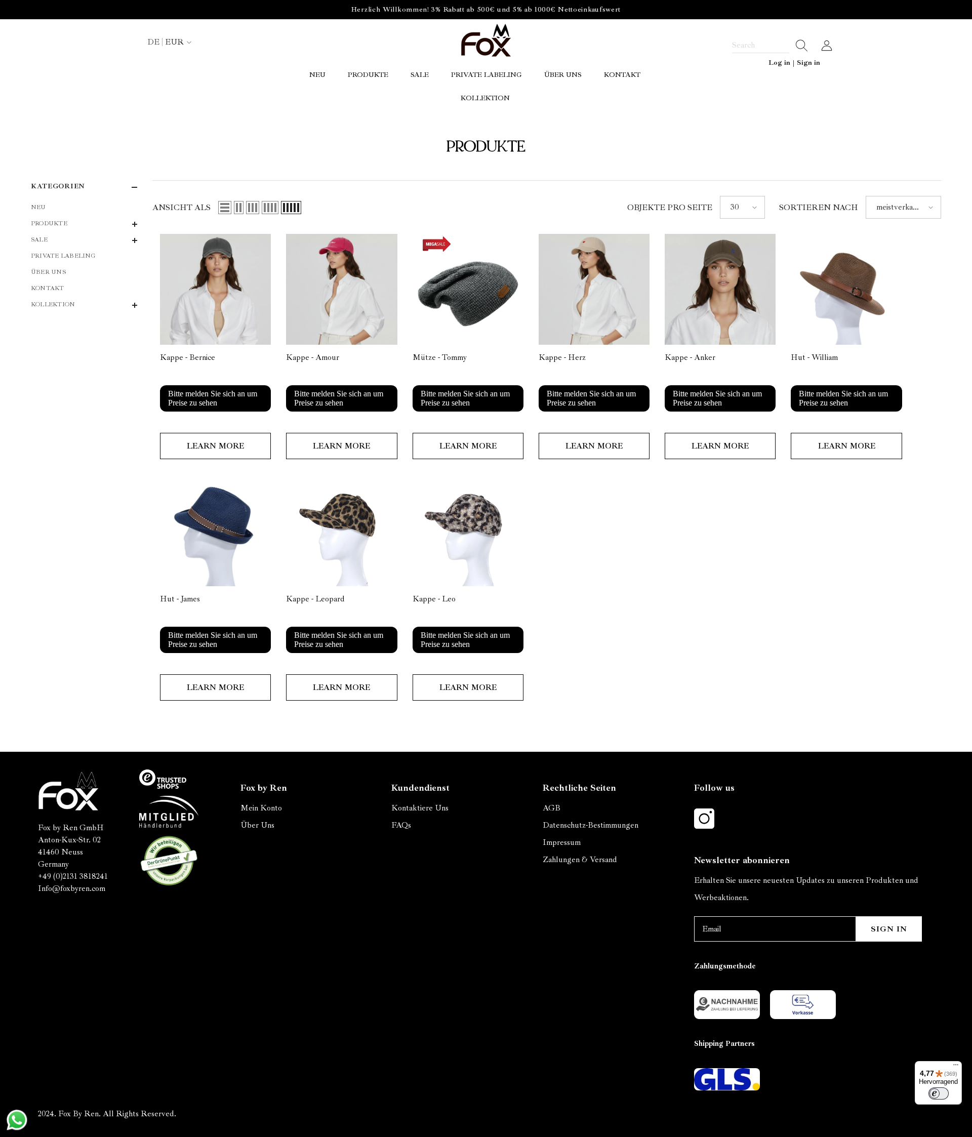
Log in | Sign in (794, 62)
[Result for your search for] (798, 45)
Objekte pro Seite (669, 207)
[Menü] (956, 1067)
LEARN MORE (215, 446)
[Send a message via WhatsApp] (17, 1120)
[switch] (938, 1093)
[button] (84, 224)
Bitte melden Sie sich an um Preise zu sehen (212, 398)
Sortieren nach (818, 207)
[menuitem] (84, 207)
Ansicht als (181, 207)
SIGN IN (889, 929)
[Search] (770, 45)
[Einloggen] (827, 45)
